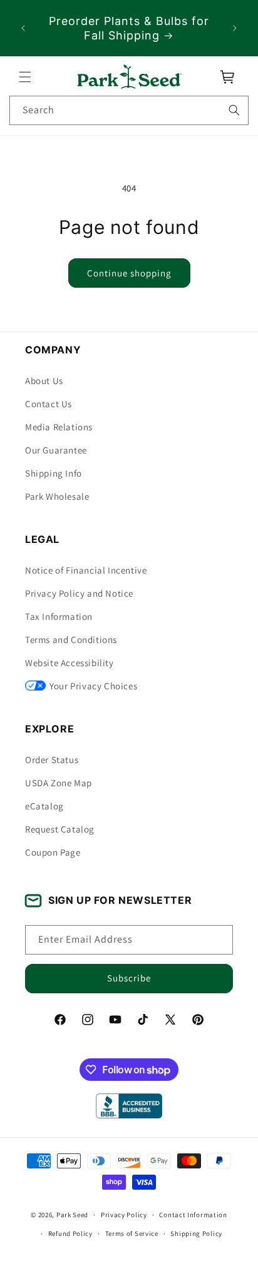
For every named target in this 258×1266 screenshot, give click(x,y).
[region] (129, 28)
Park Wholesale (57, 496)
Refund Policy (70, 1233)
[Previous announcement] (23, 28)
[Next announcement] (235, 28)
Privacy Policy (124, 1214)
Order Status (51, 760)
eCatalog (44, 806)
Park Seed (72, 1214)
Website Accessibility (69, 663)
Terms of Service (131, 1233)
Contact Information (193, 1214)
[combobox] (129, 110)
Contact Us (48, 404)
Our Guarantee (56, 450)
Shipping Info (53, 473)
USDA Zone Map (58, 783)
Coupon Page (53, 852)
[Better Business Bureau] (129, 1105)
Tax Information (59, 616)
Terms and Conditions (71, 640)
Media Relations (59, 427)
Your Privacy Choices (93, 686)
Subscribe (129, 978)
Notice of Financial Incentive (86, 570)
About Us (44, 381)
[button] (25, 77)
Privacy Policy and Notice (79, 593)
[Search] (234, 110)
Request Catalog (60, 829)
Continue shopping (129, 273)
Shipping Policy (196, 1233)
